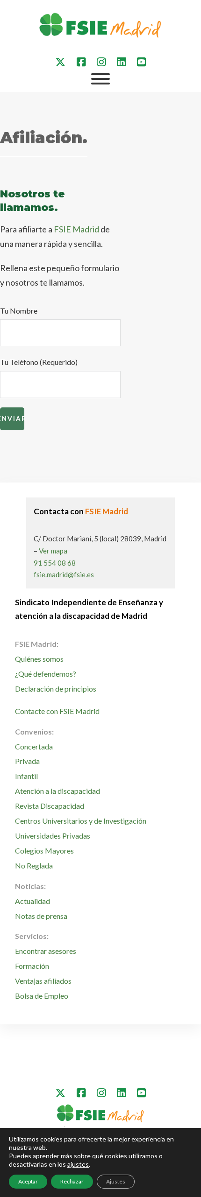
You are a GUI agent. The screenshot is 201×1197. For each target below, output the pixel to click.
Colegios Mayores (44, 850)
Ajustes (115, 1181)
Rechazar (72, 1181)
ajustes (78, 1164)
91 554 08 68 (55, 563)
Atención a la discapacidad (57, 790)
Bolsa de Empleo (41, 995)
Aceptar (28, 1181)
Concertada (34, 746)
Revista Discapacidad (49, 805)
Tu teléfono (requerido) (39, 361)
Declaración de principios (55, 688)
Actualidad (32, 900)
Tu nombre (18, 310)
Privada (27, 760)
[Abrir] (100, 78)
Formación (32, 965)
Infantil (26, 775)
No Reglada (34, 865)
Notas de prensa (41, 915)
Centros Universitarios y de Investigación (80, 820)
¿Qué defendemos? (45, 673)
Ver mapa (53, 550)
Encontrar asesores (45, 950)
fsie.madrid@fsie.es (64, 574)
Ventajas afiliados (43, 980)
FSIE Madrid (76, 229)
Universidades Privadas (52, 835)
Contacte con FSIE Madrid (57, 711)
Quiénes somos (39, 658)
